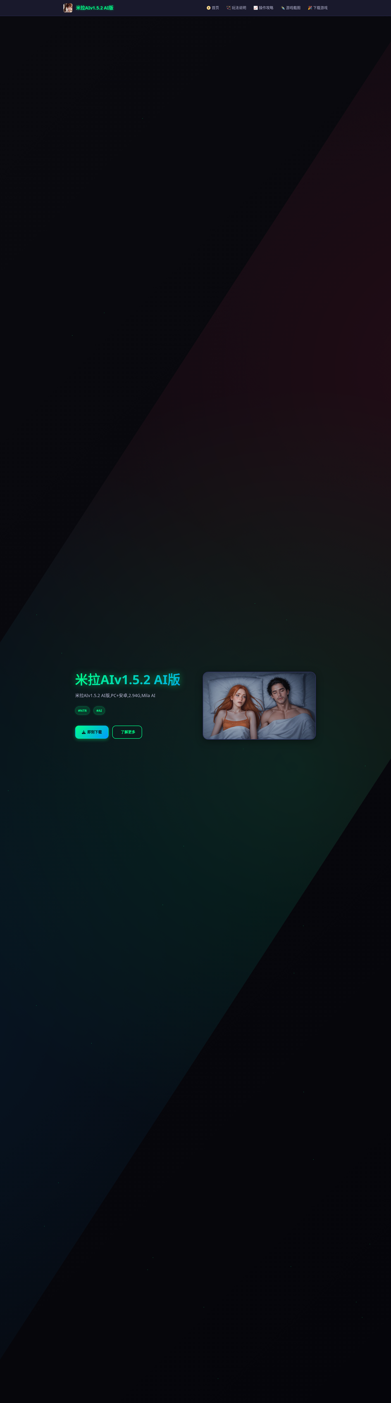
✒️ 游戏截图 (290, 7)
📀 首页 (212, 7)
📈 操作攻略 (263, 7)
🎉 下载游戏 (318, 7)
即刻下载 (94, 731)
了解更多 (128, 731)
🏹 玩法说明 (236, 7)
